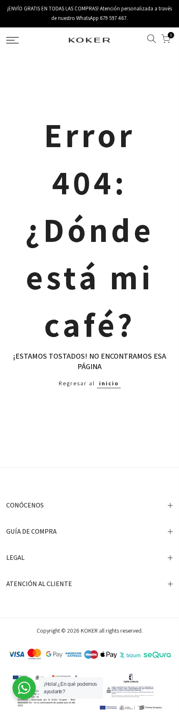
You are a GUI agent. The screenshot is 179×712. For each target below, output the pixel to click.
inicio (109, 383)
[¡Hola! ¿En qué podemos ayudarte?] (24, 688)
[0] (165, 40)
